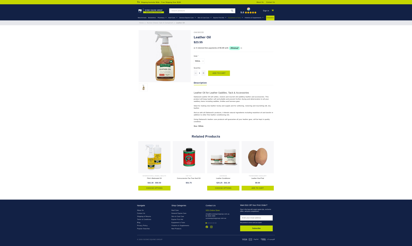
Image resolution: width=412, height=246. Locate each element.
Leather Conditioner (223, 178)
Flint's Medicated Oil (154, 178)
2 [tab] (208, 223)
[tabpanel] (222, 214)
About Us (260, 2)
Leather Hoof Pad (257, 178)
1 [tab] (206, 223)
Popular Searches (143, 228)
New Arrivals (142, 17)
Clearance (270, 17)
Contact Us (270, 2)
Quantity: (197, 68)
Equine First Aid (219, 17)
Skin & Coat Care (204, 17)
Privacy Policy (142, 225)
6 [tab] (216, 223)
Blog (138, 222)
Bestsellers (152, 17)
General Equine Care (186, 17)
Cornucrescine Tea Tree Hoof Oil (188, 178)
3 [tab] (210, 223)
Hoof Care (172, 17)
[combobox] (202, 10)
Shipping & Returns (144, 216)
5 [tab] (214, 223)
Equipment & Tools (234, 17)
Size (196, 56)
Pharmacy (161, 17)
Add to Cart (258, 188)
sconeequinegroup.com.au (216, 218)
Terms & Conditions (144, 219)
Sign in (266, 11)
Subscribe (256, 228)
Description (200, 83)
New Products (176, 228)
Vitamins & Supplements (253, 17)
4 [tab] (212, 223)
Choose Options (154, 188)
